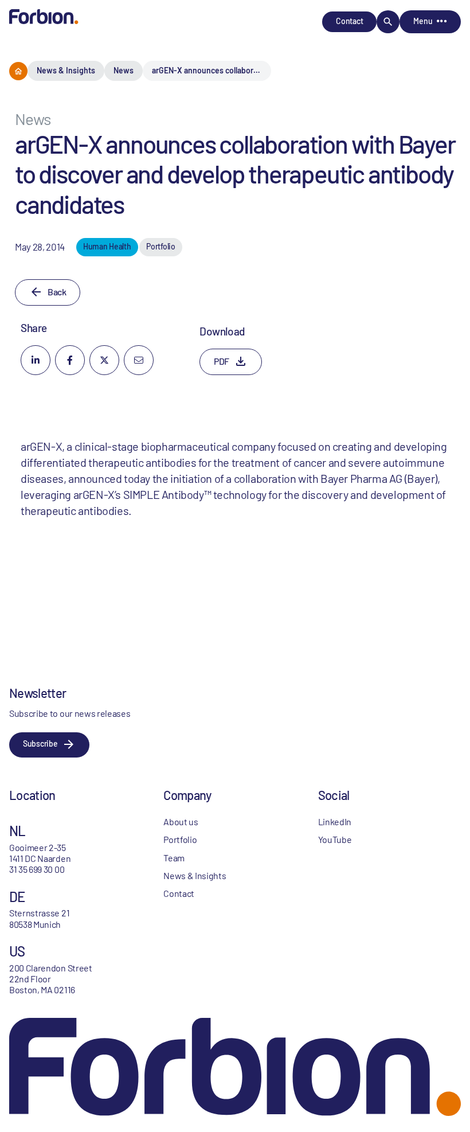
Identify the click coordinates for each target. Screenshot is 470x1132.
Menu (422, 21)
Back (57, 291)
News (123, 70)
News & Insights (66, 70)
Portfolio (180, 839)
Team (174, 857)
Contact (349, 21)
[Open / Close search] (388, 21)
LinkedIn (334, 821)
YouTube (335, 839)
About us (180, 821)
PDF (221, 361)
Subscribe (40, 743)
